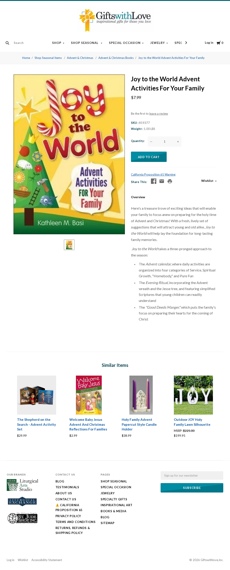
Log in (209, 42)
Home (26, 58)
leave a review (158, 113)
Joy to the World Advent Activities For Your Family (171, 58)
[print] (169, 181)
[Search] (7, 43)
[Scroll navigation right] (186, 43)
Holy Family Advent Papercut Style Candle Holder (139, 424)
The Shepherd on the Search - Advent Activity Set (36, 424)
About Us (63, 493)
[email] (161, 181)
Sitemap (108, 523)
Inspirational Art (117, 505)
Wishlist (207, 181)
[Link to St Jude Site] (22, 523)
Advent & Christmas (80, 58)
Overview (138, 197)
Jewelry (157, 43)
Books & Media (113, 511)
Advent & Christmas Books (116, 58)
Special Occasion (125, 43)
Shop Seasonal (85, 43)
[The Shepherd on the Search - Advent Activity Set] (36, 395)
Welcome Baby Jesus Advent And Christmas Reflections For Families (88, 424)
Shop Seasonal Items (48, 58)
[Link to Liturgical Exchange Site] (22, 508)
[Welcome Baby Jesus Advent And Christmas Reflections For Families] (88, 395)
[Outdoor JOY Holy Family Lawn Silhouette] (193, 395)
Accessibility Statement (46, 560)
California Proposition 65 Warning (153, 174)
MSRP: (178, 430)
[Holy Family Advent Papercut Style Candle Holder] (141, 395)
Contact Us (65, 499)
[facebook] (153, 181)
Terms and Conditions (75, 522)
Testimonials (67, 487)
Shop (56, 43)
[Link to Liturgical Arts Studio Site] (22, 490)
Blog (59, 481)
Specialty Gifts (114, 499)
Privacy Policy (68, 516)
